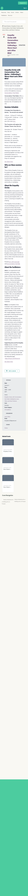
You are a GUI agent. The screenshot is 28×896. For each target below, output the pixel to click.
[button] (2, 8)
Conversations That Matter (12, 93)
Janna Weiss (7, 416)
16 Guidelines (8, 409)
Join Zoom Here (9, 161)
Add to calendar (12, 371)
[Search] (18, 8)
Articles (17, 12)
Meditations (4, 15)
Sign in (25, 8)
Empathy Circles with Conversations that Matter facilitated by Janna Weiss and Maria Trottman (13, 399)
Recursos (10, 15)
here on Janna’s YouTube (13, 264)
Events (12, 12)
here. (14, 121)
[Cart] (21, 8)
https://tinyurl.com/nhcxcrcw (12, 358)
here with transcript (14, 262)
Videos (21, 12)
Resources (3, 12)
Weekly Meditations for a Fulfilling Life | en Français (8, 502)
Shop (8, 12)
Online (6, 428)
